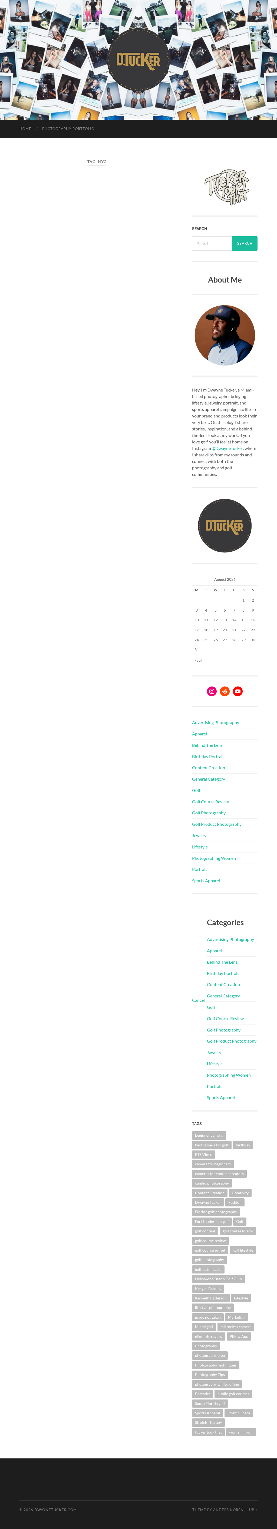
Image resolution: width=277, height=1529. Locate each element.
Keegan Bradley (208, 1288)
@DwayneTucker (227, 448)
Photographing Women (214, 858)
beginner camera (209, 1135)
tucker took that (208, 1432)
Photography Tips (210, 1374)
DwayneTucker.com (55, 1510)
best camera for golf (212, 1145)
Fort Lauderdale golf (212, 1221)
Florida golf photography (216, 1211)
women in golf (241, 1432)
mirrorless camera (235, 1326)
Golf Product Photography (217, 824)
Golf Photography (209, 812)
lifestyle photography (213, 1307)
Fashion (235, 1202)
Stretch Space (238, 1413)
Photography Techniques (215, 1365)
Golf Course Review (210, 801)
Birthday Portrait (208, 756)
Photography (206, 1346)
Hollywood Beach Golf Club (218, 1278)
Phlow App (239, 1336)
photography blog (210, 1355)
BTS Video (203, 1154)
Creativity (240, 1192)
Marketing (236, 1317)
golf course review (210, 1240)
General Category (208, 778)
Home (25, 129)
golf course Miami (238, 1231)
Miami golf (204, 1326)
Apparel (199, 733)
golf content (205, 1231)
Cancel (198, 1000)
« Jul (198, 660)
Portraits (202, 1393)
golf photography (209, 1259)
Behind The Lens (207, 745)
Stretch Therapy (208, 1422)
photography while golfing (217, 1384)
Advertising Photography (215, 722)
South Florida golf (210, 1403)
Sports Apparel (206, 880)
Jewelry (199, 835)
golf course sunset (210, 1250)
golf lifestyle (243, 1250)
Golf (196, 790)
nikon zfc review (208, 1336)
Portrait (199, 869)
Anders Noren (228, 1510)
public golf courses (233, 1393)
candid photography (212, 1183)
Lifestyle (200, 846)
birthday (243, 1145)
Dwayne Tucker (208, 1202)
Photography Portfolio (68, 129)
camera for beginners (213, 1164)
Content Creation (208, 767)
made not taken (208, 1317)
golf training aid (208, 1269)
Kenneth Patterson (211, 1298)
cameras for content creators (219, 1173)
